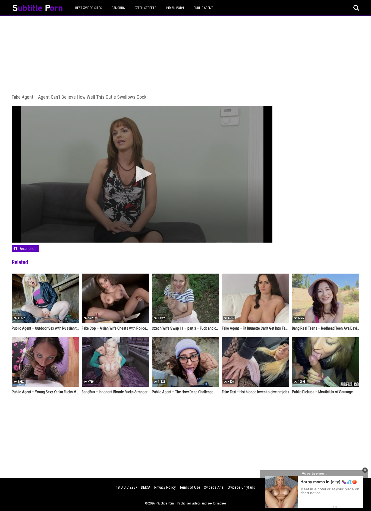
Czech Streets (145, 8)
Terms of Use (190, 487)
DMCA (145, 487)
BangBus (118, 8)
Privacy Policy (165, 487)
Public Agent (203, 8)
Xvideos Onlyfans (241, 487)
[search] (356, 8)
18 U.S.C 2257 (126, 487)
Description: (28, 248)
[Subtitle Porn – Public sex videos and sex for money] (38, 8)
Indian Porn (175, 8)
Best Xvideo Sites (88, 8)
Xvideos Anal (214, 487)
